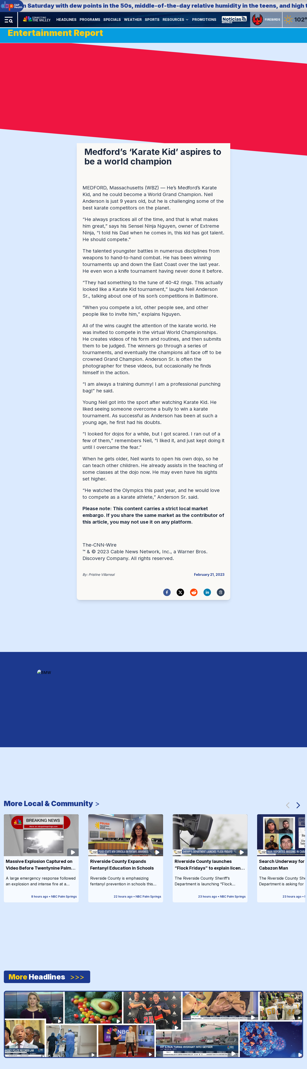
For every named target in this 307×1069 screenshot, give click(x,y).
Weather (133, 19)
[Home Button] (37, 19)
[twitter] (180, 592)
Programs (90, 19)
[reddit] (194, 592)
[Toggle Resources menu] (187, 19)
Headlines (66, 19)
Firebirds (272, 19)
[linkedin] (207, 592)
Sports (152, 19)
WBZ (152, 188)
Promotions (204, 19)
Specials (112, 19)
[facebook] (167, 592)
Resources (173, 19)
